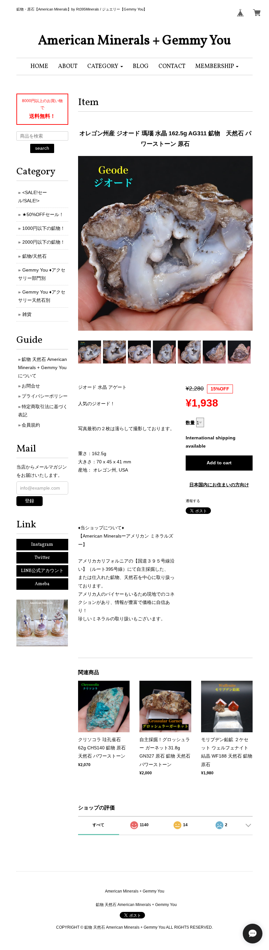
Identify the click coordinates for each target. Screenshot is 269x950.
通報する (193, 501)
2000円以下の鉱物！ (43, 242)
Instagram (42, 544)
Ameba (42, 584)
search (42, 148)
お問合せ (31, 385)
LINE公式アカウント (42, 571)
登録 (29, 500)
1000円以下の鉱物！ (43, 228)
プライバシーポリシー (45, 396)
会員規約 (31, 425)
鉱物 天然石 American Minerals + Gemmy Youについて (42, 367)
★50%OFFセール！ (43, 214)
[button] (105, 66)
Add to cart (219, 462)
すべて (98, 825)
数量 (190, 422)
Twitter (42, 558)
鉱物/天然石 (34, 256)
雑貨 (26, 314)
